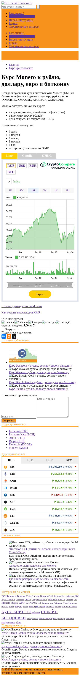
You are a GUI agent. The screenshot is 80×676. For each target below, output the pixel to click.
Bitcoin (35, 596)
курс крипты (16, 611)
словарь (61, 619)
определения (32, 619)
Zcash (38, 603)
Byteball (5, 600)
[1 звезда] (8, 322)
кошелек (50, 606)
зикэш (25, 607)
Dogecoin (37, 599)
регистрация (45, 618)
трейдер (5, 622)
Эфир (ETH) (17, 437)
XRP (28, 602)
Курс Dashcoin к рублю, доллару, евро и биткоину (40, 365)
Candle (27, 155)
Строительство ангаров (24, 26)
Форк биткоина (70, 603)
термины (70, 619)
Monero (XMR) (18, 447)
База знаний (16, 13)
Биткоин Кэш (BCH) (22, 434)
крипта (58, 607)
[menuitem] (39, 285)
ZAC (33, 603)
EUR (49, 460)
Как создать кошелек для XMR (20, 312)
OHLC (47, 155)
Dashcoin (20, 600)
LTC (75, 600)
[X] (14, 336)
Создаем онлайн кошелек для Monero (32, 565)
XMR (22, 602)
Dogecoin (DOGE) (20, 444)
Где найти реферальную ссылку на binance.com (38, 579)
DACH (12, 600)
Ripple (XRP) (17, 441)
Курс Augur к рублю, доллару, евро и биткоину (31, 659)
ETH (44, 599)
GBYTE (61, 600)
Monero (6, 602)
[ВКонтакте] (3, 336)
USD (30, 460)
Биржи (13, 23)
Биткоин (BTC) (18, 431)
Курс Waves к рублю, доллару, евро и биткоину (39, 372)
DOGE (28, 599)
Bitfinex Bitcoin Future (64, 596)
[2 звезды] (21, 322)
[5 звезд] (62, 322)
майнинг (35, 612)
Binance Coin (24, 596)
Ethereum (52, 599)
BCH (4, 596)
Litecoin (69, 600)
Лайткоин (58, 603)
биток (11, 607)
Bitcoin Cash (46, 596)
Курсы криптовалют (22, 16)
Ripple (14, 602)
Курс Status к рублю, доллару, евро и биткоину (38, 388)
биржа (4, 606)
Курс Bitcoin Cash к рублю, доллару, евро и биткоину (35, 632)
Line (9, 155)
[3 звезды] (35, 322)
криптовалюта (69, 606)
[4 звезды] (49, 322)
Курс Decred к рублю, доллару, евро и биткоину (31, 646)
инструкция (37, 606)
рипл (54, 618)
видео (18, 606)
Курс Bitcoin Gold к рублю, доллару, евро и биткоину (42, 382)
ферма (12, 622)
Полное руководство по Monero (21, 306)
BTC (69, 460)
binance (11, 596)
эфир (18, 622)
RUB (11, 460)
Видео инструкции (21, 19)
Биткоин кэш (47, 603)
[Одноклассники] (9, 336)
